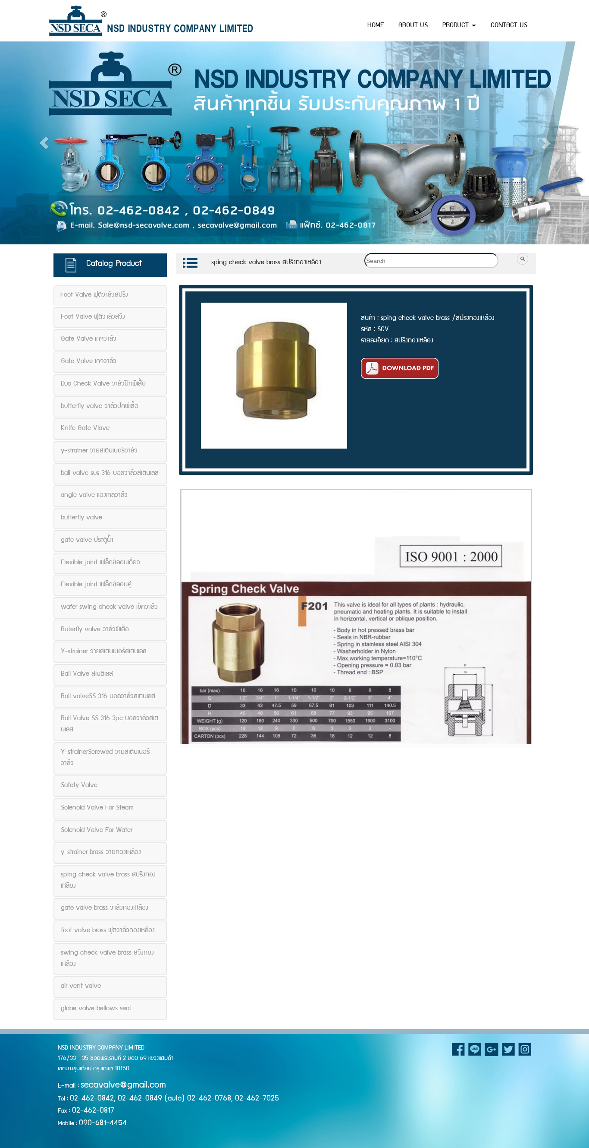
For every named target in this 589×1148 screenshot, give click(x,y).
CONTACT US (509, 26)
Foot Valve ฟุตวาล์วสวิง (93, 317)
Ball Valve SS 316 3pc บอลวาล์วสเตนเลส (109, 724)
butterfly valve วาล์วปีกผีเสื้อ (99, 406)
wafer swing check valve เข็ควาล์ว (109, 607)
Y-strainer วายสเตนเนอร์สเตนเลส (104, 652)
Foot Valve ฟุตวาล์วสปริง (94, 295)
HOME (375, 26)
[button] (44, 142)
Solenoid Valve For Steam (97, 808)
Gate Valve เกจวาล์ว (88, 339)
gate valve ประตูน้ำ (87, 540)
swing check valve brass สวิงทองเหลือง (107, 958)
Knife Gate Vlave (85, 429)
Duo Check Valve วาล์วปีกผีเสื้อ (103, 384)
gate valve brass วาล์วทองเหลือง (104, 908)
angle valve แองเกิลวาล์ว (94, 496)
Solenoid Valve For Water (96, 830)
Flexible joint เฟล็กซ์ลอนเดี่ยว (100, 563)
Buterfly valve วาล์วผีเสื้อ (95, 629)
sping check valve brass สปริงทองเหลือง (108, 880)
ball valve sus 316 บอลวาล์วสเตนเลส (110, 473)
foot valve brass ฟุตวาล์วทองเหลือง (108, 931)
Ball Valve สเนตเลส (87, 674)
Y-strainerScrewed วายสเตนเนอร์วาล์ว (105, 757)
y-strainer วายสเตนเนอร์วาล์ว (99, 451)
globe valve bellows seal (96, 1009)
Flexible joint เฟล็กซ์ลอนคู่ (96, 585)
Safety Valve (79, 786)
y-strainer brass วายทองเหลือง (101, 853)
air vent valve (81, 987)
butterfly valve (81, 518)
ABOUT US (413, 26)
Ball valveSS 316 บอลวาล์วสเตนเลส (108, 696)
